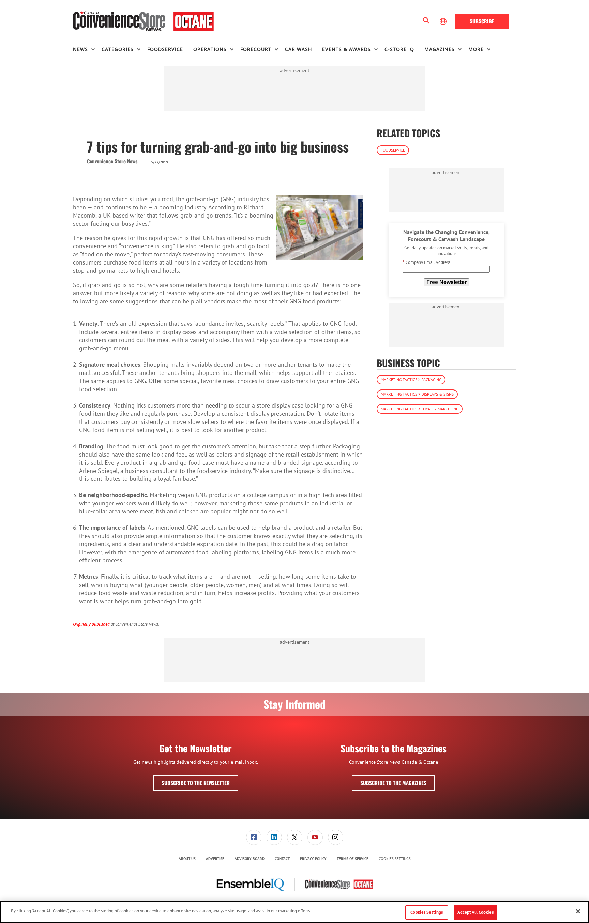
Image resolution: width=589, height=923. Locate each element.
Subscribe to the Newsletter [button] (196, 782)
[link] (253, 837)
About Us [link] (187, 858)
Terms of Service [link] (352, 858)
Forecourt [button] (255, 49)
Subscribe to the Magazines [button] (393, 782)
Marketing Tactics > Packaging (411, 379)
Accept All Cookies (475, 912)
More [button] (476, 49)
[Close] (578, 911)
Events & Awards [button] (346, 49)
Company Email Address (426, 262)
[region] (294, 912)
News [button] (80, 49)
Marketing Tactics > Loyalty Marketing (419, 408)
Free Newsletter (446, 282)
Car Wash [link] (298, 49)
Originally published (91, 624)
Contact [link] (282, 858)
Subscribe (482, 21)
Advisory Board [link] (250, 858)
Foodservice (393, 149)
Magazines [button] (439, 49)
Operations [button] (210, 49)
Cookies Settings (395, 859)
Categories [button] (118, 49)
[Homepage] (143, 21)
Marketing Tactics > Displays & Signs (417, 394)
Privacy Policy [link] (313, 858)
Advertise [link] (215, 858)
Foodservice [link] (165, 49)
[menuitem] (87, 49)
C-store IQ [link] (399, 49)
